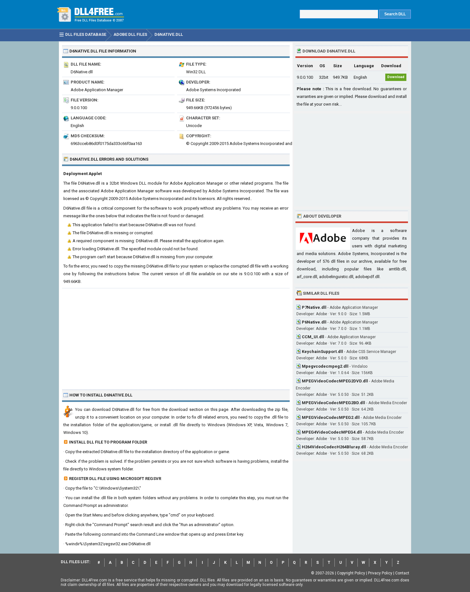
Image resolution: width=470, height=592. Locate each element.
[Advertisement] (176, 336)
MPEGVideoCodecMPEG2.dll (331, 417)
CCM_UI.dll (313, 336)
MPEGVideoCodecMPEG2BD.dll (333, 402)
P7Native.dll (314, 307)
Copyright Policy (351, 573)
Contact (402, 573)
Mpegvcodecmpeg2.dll (325, 366)
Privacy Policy (380, 573)
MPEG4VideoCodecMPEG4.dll (332, 432)
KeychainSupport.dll (322, 351)
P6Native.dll (314, 322)
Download (395, 77)
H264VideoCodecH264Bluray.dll (334, 446)
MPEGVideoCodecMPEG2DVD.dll (335, 381)
